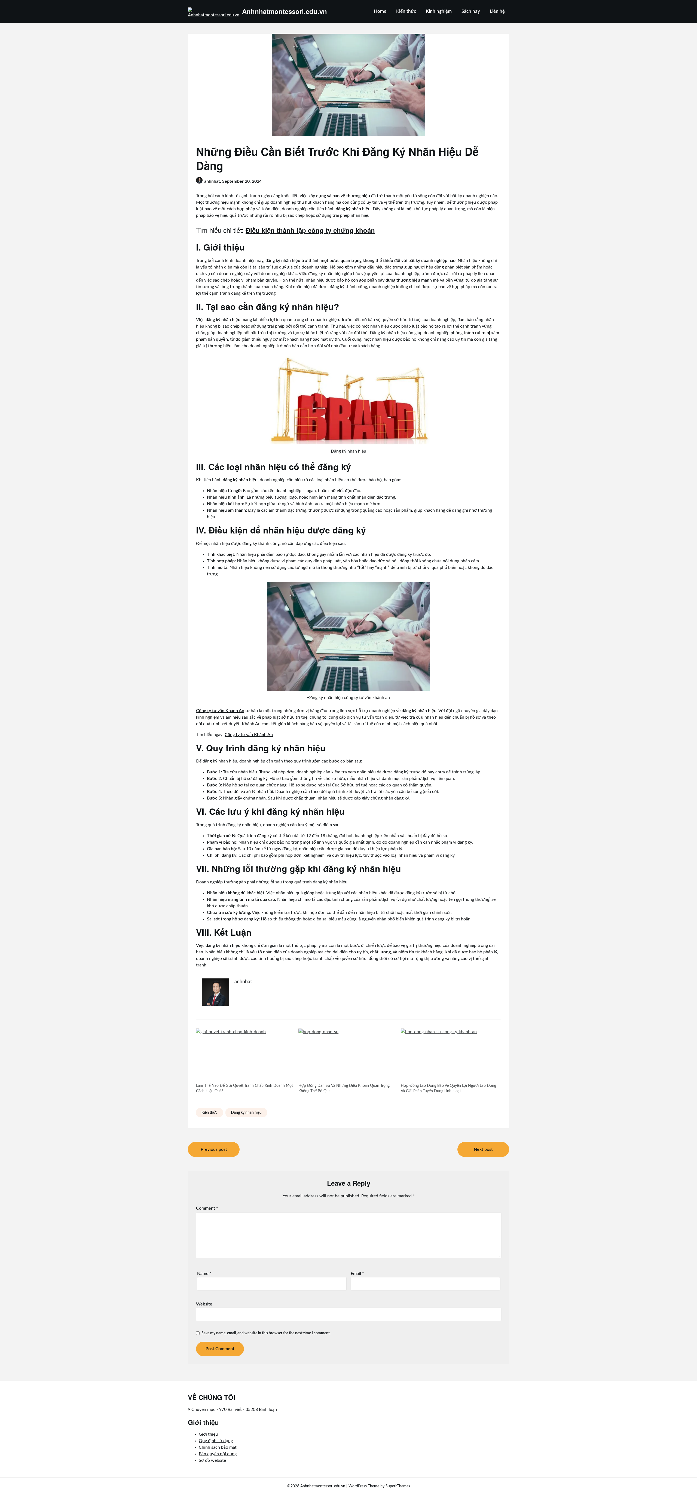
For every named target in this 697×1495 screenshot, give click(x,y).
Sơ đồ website (212, 1460)
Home (380, 11)
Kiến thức (406, 11)
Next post (483, 1149)
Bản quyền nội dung (218, 1454)
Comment (207, 1208)
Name (204, 1273)
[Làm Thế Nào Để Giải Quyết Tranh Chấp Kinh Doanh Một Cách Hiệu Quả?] (244, 1056)
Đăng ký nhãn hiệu (246, 1113)
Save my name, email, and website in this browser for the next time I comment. (266, 1333)
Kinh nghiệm (439, 11)
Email (357, 1273)
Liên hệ (497, 11)
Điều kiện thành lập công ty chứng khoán (310, 230)
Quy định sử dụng (216, 1441)
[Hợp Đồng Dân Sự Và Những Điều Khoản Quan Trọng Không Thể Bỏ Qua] (346, 1056)
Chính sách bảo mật (218, 1447)
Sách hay (470, 11)
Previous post (214, 1149)
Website (204, 1304)
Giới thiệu (208, 1434)
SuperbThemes (398, 1486)
